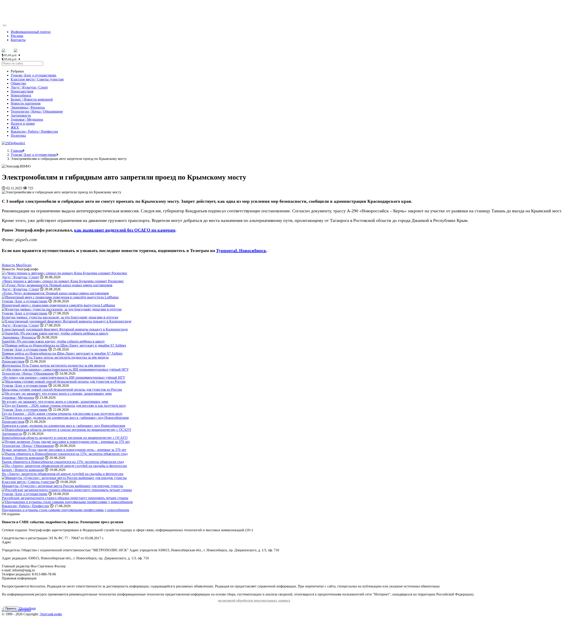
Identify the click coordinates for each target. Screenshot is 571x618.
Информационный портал (31, 32)
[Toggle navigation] (4, 25)
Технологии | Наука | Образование (37, 111)
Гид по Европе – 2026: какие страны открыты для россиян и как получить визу (62, 413)
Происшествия (22, 91)
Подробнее (27, 608)
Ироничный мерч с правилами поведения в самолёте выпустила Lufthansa (58, 305)
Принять (11, 608)
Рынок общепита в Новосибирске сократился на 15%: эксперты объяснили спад (63, 462)
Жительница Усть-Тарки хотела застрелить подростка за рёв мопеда (53, 365)
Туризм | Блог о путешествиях (33, 75)
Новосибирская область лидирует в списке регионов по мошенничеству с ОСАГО (65, 438)
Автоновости (21, 115)
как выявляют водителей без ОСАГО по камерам (124, 229)
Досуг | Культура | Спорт (29, 87)
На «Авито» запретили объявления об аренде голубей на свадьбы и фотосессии (62, 474)
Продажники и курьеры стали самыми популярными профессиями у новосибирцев (65, 510)
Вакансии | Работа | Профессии (34, 131)
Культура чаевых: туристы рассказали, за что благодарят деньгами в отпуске (60, 317)
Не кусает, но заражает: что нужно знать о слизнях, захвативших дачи (55, 401)
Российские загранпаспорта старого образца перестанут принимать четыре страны (65, 498)
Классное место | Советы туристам (37, 79)
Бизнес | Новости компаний (32, 99)
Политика (18, 135)
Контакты (18, 40)
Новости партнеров (26, 103)
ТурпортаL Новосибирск (241, 250)
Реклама (17, 36)
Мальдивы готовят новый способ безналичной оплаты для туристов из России (62, 389)
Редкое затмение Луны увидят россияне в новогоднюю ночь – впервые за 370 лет (64, 450)
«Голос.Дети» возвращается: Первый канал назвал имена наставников (55, 293)
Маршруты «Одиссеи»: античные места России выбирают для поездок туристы (62, 486)
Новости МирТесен (16, 265)
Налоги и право (23, 123)
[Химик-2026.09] (13, 143)
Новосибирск (21, 95)
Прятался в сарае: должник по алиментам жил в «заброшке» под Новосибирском (63, 426)
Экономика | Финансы (28, 107)
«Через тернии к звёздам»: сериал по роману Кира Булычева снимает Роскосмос (63, 281)
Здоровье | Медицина (27, 119)
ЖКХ (15, 127)
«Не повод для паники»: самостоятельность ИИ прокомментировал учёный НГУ (63, 377)
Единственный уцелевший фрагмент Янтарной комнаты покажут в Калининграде (65, 329)
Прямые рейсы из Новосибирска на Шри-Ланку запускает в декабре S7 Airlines (62, 353)
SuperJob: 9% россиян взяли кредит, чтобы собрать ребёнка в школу (53, 341)
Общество (18, 83)
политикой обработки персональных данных (254, 600)
